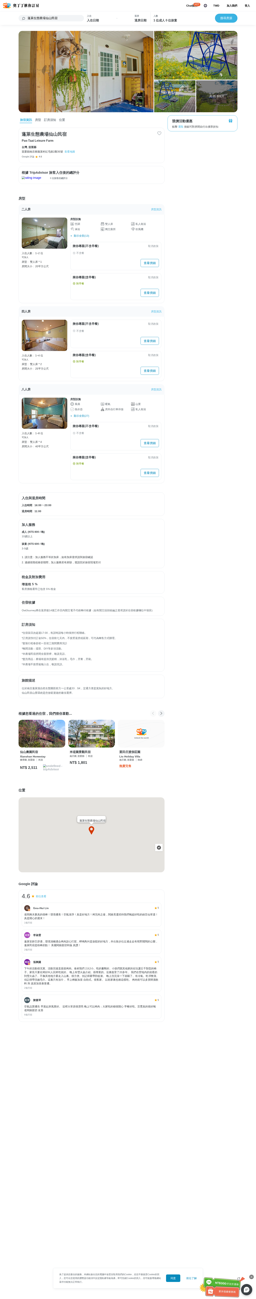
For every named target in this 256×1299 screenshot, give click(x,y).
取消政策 (153, 246)
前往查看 (41, 896)
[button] (161, 713)
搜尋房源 (226, 18)
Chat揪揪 (192, 5)
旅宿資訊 (26, 119)
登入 (247, 5)
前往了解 (191, 1278)
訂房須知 (50, 119)
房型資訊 (156, 209)
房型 (38, 119)
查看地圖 (69, 151)
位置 (62, 119)
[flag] (205, 5)
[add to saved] (159, 133)
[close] (251, 1277)
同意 (173, 1278)
